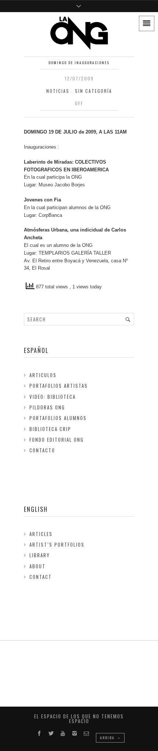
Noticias (57, 91)
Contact (40, 576)
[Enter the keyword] (128, 319)
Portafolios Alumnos (58, 418)
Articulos (43, 375)
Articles (41, 533)
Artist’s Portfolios (57, 544)
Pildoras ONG (47, 407)
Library (39, 555)
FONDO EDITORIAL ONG (56, 439)
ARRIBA (108, 737)
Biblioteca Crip (50, 429)
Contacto (42, 450)
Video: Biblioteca (52, 396)
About (37, 566)
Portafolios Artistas (58, 385)
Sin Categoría (93, 91)
